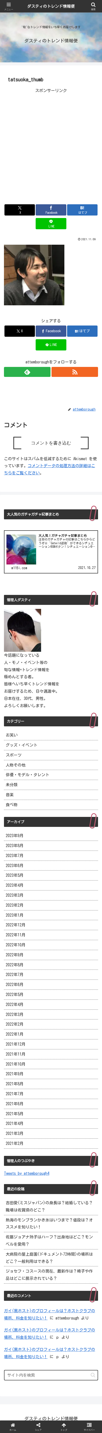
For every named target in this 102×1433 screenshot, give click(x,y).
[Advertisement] (51, 145)
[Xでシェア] (17, 1297)
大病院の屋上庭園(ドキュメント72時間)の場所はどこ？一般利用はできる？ (49, 1257)
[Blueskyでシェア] (62, 1297)
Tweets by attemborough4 (26, 1173)
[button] (93, 1375)
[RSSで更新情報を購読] (74, 372)
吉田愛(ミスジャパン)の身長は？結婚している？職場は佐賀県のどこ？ (49, 1206)
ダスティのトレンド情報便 (51, 6)
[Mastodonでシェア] (40, 1297)
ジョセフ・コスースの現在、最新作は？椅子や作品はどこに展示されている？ (49, 1274)
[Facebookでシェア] (17, 1311)
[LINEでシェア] (85, 1311)
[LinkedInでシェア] (51, 1325)
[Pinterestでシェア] (28, 1325)
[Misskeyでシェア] (85, 1297)
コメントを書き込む (51, 443)
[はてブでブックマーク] (62, 1311)
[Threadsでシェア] (40, 1311)
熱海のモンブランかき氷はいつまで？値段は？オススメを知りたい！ (49, 1223)
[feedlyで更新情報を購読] (27, 372)
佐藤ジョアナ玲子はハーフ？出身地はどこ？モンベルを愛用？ (49, 1240)
